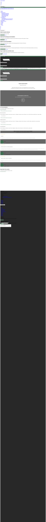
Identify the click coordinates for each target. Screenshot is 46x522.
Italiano (2, 203)
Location (6, 39)
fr (0, 28)
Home (2, 207)
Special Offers (3, 210)
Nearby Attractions (2, 49)
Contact (2, 215)
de (0, 26)
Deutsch (2, 200)
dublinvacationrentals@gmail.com (7, 197)
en (1, 2)
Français (2, 202)
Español (2, 201)
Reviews (2, 212)
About (2, 208)
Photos (6, 44)
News (2, 214)
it (0, 29)
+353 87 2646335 (2, 0)
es (1, 3)
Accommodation (2, 39)
